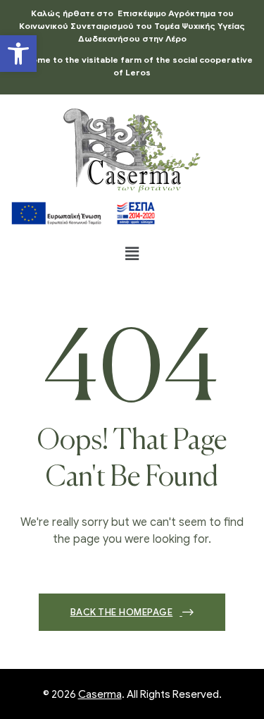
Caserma (100, 694)
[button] (18, 53)
